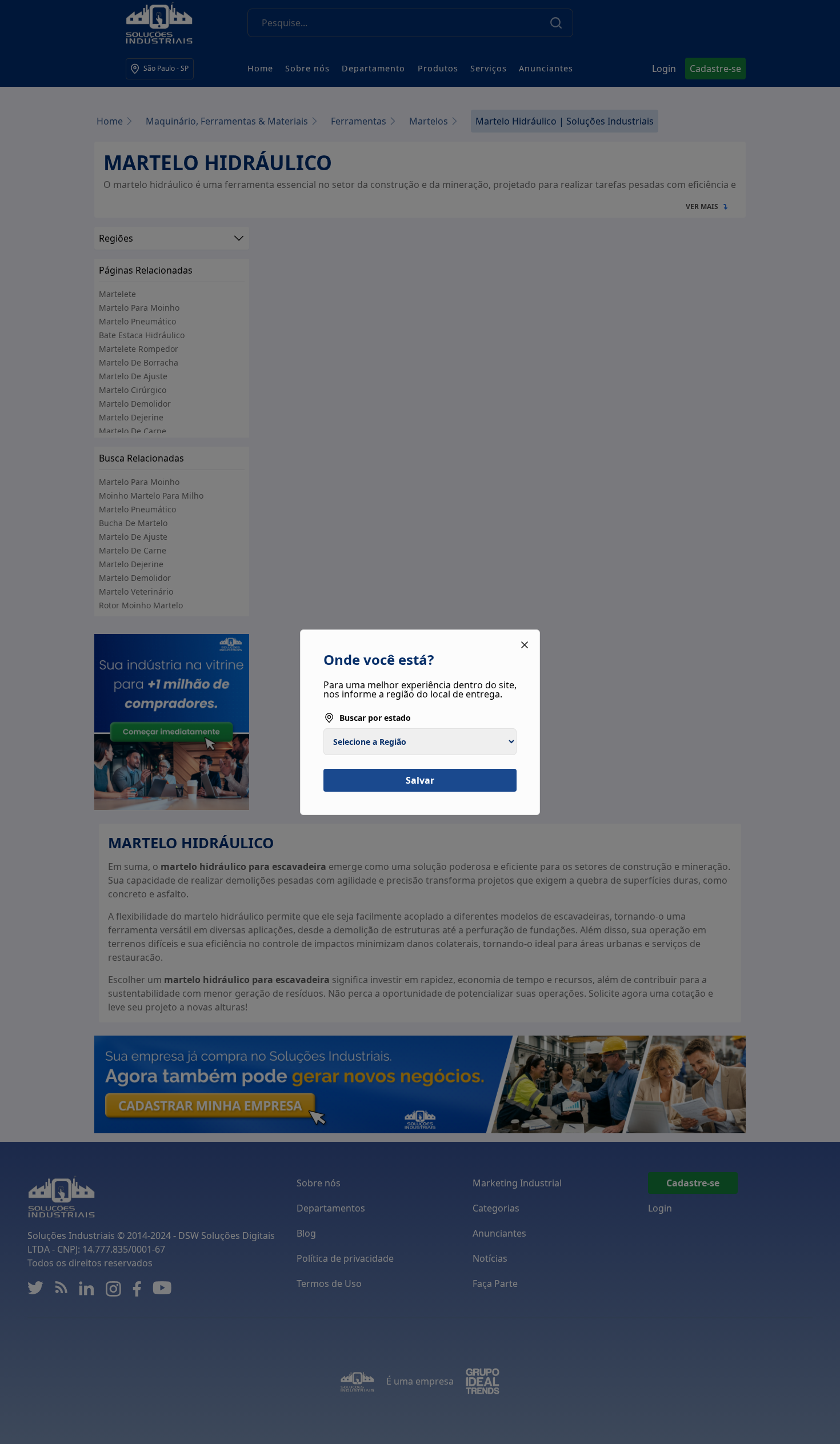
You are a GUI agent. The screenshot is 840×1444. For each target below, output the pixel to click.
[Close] (524, 645)
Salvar (420, 780)
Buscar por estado (375, 717)
